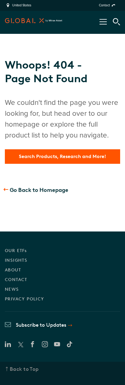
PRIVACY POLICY (24, 299)
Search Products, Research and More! (62, 156)
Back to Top (24, 369)
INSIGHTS (16, 260)
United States (21, 5)
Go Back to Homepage (39, 190)
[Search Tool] (116, 21)
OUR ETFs (16, 250)
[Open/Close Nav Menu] (103, 21)
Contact (104, 5)
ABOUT (13, 270)
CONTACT (16, 279)
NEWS (12, 289)
